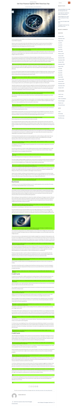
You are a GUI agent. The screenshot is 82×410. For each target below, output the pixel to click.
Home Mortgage (61, 100)
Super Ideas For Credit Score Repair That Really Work (63, 13)
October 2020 (61, 62)
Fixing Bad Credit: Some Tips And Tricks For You (63, 25)
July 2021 (60, 42)
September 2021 (61, 38)
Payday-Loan (60, 102)
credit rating (37, 390)
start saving (45, 390)
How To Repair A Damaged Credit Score (45, 402)
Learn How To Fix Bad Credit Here (63, 22)
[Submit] (69, 3)
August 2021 (60, 40)
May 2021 (60, 47)
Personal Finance (25, 390)
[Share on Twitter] (31, 386)
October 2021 (61, 36)
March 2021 (60, 51)
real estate (41, 390)
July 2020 (60, 68)
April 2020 (60, 74)
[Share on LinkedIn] (37, 386)
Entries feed (60, 113)
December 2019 (61, 83)
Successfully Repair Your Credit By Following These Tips (64, 10)
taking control (50, 390)
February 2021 (61, 53)
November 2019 (61, 85)
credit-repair (60, 96)
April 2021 (60, 49)
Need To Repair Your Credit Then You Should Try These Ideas (63, 18)
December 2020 (61, 57)
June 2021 (60, 44)
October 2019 (61, 87)
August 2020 (60, 66)
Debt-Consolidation (62, 98)
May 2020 (60, 72)
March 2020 (60, 77)
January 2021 (60, 55)
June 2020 (60, 70)
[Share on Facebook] (29, 386)
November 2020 (61, 59)
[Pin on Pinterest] (35, 386)
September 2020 (61, 64)
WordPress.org (61, 117)
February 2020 (61, 79)
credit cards (33, 390)
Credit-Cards (60, 94)
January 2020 (60, 81)
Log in (59, 111)
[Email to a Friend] (33, 386)
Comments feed (61, 115)
